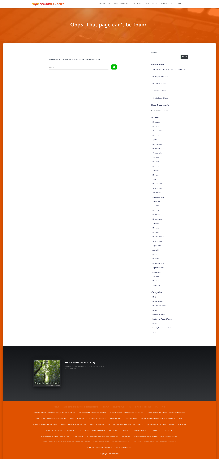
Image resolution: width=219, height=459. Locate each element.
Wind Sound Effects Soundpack (99, 448)
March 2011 (156, 232)
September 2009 (158, 268)
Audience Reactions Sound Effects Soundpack (81, 407)
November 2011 (158, 219)
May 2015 (156, 166)
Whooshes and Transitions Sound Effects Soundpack (155, 442)
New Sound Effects (159, 306)
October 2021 (157, 131)
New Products (158, 301)
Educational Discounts (122, 407)
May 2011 (156, 228)
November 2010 (158, 237)
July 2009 (156, 276)
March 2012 (156, 215)
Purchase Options (151, 4)
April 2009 (156, 285)
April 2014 (156, 179)
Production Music (121, 4)
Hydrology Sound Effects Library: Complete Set (166, 413)
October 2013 (157, 188)
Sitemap (125, 430)
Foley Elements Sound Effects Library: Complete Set (54, 413)
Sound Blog (156, 430)
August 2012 (157, 201)
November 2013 (158, 184)
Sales (154, 332)
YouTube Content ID (124, 448)
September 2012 (158, 197)
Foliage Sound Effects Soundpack (92, 413)
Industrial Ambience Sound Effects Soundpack (88, 419)
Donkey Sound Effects (160, 76)
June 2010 (156, 250)
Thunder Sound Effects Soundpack (55, 436)
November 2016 (158, 148)
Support (181, 4)
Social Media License (140, 430)
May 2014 (156, 175)
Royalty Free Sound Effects (162, 328)
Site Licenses (114, 430)
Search (154, 53)
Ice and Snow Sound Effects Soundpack (50, 419)
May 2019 (156, 135)
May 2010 (156, 254)
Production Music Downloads (45, 424)
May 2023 (156, 126)
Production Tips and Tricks (162, 319)
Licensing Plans (167, 4)
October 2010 (157, 241)
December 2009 (158, 263)
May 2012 (156, 210)
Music (154, 297)
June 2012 (156, 206)
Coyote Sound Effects (160, 98)
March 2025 (156, 122)
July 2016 (156, 157)
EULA (156, 407)
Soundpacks (136, 4)
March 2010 (156, 259)
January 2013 (157, 193)
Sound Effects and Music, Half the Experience (169, 69)
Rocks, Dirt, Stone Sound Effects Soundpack (125, 424)
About (56, 407)
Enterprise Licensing (143, 407)
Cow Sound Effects (159, 91)
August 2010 (157, 245)
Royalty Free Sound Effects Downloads (60, 430)
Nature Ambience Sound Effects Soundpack (158, 419)
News (155, 310)
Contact (106, 407)
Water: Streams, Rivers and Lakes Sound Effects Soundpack (66, 442)
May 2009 (156, 281)
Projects (155, 323)
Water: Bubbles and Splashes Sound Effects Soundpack (156, 436)
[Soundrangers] (48, 4)
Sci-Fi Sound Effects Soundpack (92, 430)
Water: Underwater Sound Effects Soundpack (112, 442)
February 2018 (157, 144)
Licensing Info (115, 419)
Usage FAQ (126, 436)
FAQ (163, 407)
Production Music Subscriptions (73, 424)
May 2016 (156, 162)
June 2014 (156, 170)
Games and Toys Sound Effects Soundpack (126, 413)
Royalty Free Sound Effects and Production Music (166, 424)
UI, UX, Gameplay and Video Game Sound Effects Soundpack (95, 436)
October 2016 (157, 153)
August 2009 (157, 272)
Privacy (181, 419)
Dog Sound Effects (159, 84)
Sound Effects (104, 4)
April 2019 (156, 140)
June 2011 (156, 223)
